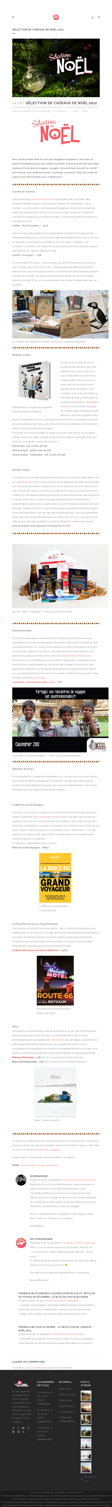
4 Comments (59, 111)
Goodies (57, 107)
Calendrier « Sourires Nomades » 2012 (33, 682)
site (67, 526)
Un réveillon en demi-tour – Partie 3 (45, 1396)
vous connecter (33, 1367)
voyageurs (52, 1165)
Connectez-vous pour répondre (78, 1180)
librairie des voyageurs (48, 1149)
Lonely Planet (30, 812)
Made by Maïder (67, 1394)
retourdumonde (42, 111)
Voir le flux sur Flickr (90, 1479)
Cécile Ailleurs (66, 1411)
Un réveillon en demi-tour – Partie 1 (45, 1432)
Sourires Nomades (76, 655)
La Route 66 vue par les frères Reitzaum (35, 950)
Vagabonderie (66, 1406)
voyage (40, 1165)
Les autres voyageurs (74, 107)
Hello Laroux (65, 1400)
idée (32, 1165)
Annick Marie (44, 817)
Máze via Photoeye (23, 1057)
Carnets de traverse (41, 199)
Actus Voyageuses (42, 107)
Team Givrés (65, 1389)
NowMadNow (39, 1176)
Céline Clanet (57, 1040)
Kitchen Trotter (31, 482)
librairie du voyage (35, 677)
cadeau (24, 1165)
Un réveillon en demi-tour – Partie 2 (45, 1414)
